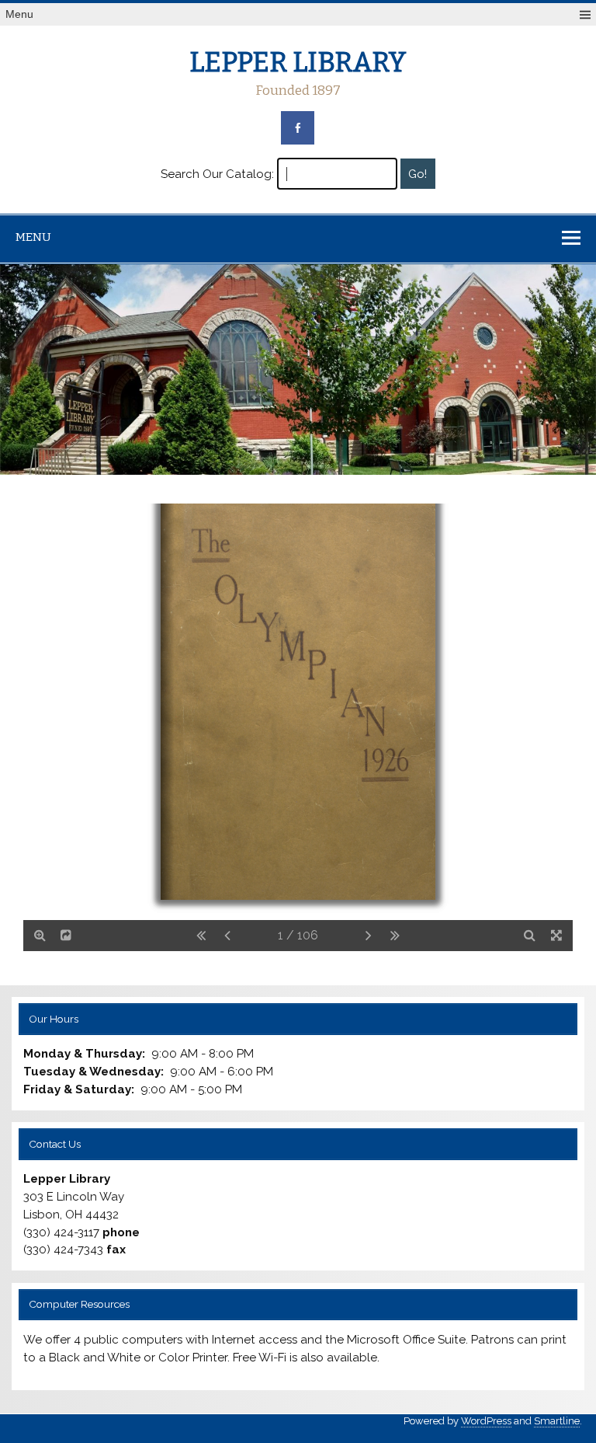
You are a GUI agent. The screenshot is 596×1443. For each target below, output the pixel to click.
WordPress (486, 1421)
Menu (19, 14)
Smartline (557, 1421)
